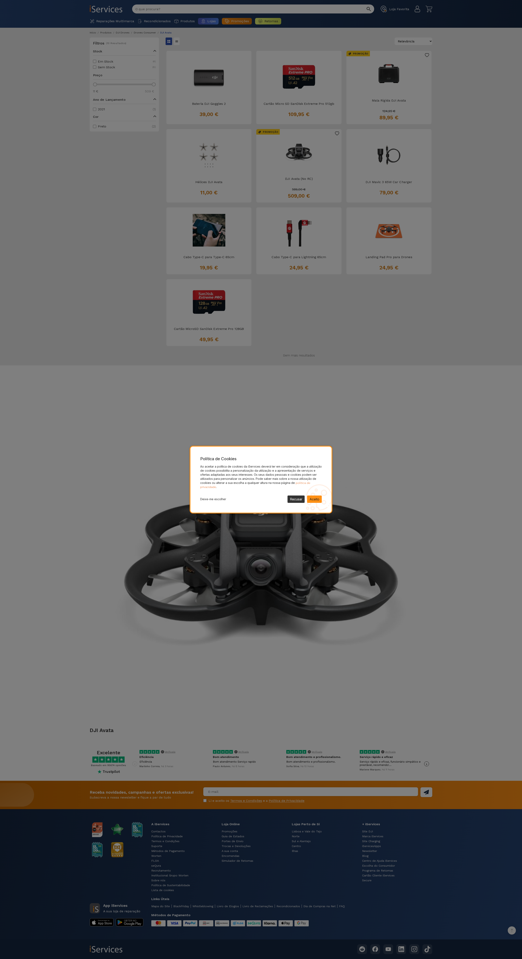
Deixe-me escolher (213, 499)
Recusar (296, 499)
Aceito (314, 499)
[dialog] (261, 479)
